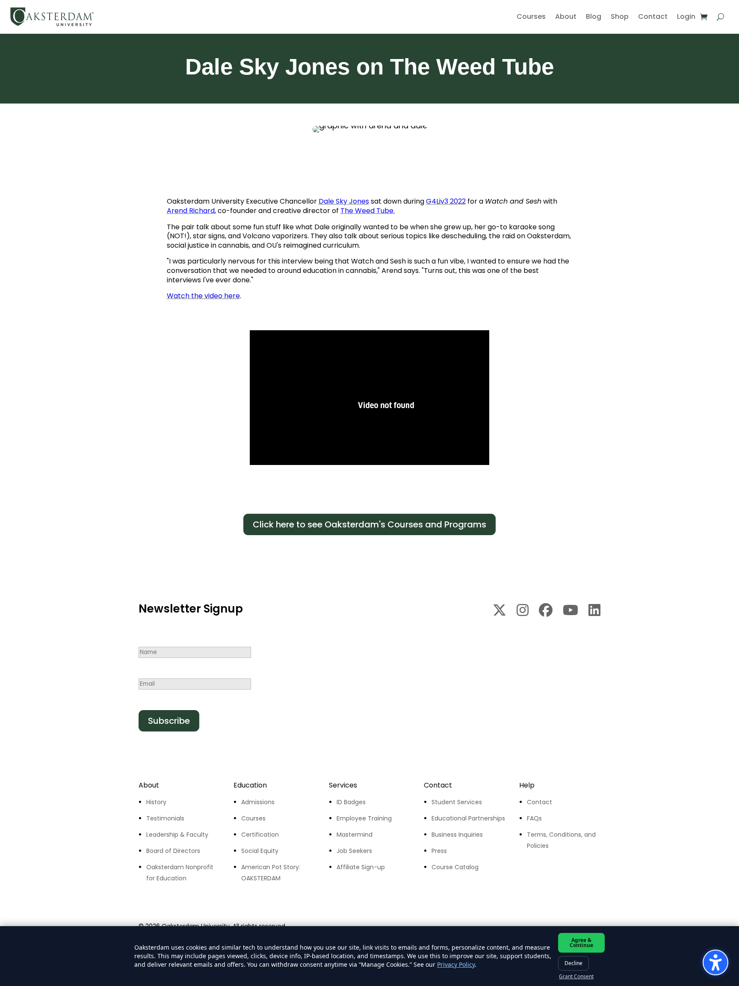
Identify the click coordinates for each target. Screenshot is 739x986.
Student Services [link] (457, 802)
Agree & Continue (581, 942)
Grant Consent (576, 976)
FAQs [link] (534, 818)
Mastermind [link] (354, 834)
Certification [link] (260, 834)
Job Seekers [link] (354, 851)
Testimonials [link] (165, 818)
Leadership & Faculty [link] (177, 834)
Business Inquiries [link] (457, 834)
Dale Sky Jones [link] (344, 201)
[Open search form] (720, 16)
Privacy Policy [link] (456, 964)
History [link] (156, 802)
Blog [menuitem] (593, 16)
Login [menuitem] (686, 16)
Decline (573, 963)
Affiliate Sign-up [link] (361, 867)
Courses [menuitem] (531, 16)
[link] (52, 16)
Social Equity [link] (259, 851)
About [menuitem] (565, 16)
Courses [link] (253, 818)
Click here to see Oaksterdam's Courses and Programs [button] (369, 524)
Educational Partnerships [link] (468, 818)
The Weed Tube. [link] (367, 211)
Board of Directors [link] (173, 851)
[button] (169, 720)
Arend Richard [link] (191, 211)
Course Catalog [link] (455, 867)
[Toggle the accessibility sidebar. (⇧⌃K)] (715, 962)
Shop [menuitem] (620, 16)
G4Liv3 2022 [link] (446, 201)
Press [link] (439, 851)
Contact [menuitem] (653, 16)
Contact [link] (539, 802)
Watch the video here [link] (203, 296)
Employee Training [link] (364, 818)
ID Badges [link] (351, 802)
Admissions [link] (258, 802)
